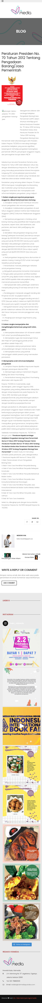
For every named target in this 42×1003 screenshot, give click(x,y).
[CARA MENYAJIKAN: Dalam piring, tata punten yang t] (21, 765)
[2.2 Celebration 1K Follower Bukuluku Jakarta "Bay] (21, 648)
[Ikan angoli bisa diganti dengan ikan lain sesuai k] (21, 843)
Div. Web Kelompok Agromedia (24, 998)
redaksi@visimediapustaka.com (23, 985)
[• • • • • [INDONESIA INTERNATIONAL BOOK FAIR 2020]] (21, 726)
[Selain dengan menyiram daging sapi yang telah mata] (21, 922)
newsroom (21, 536)
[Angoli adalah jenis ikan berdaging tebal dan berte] (21, 883)
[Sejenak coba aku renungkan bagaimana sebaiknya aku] (21, 687)
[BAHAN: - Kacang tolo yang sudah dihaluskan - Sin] (21, 804)
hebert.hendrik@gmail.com (25, 539)
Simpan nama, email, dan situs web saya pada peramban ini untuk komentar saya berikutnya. (20, 576)
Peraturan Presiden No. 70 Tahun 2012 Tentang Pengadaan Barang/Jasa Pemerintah (21, 62)
